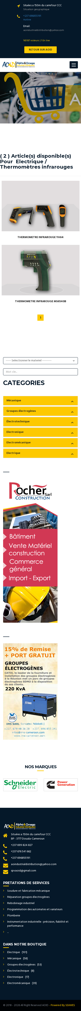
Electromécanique (18, 442)
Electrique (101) (17, 952)
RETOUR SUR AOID (40, 50)
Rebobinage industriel (20, 903)
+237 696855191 (32, 16)
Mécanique (13, 400)
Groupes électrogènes (21, 411)
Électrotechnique (17, 421)
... (8, 932)
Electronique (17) (18, 977)
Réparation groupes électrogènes (28, 897)
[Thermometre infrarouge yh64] (41, 206)
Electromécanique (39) (22, 983)
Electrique (13, 453)
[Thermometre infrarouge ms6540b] (41, 270)
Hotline (27, 20)
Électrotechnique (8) (20, 971)
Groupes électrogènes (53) (24, 964)
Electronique (14, 432)
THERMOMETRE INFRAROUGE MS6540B (40, 301)
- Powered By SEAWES (62, 1005)
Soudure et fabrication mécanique (28, 891)
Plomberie (13, 915)
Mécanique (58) (17, 958)
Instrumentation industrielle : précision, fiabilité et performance (38, 923)
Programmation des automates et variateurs (34, 909)
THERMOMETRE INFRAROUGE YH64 (40, 237)
